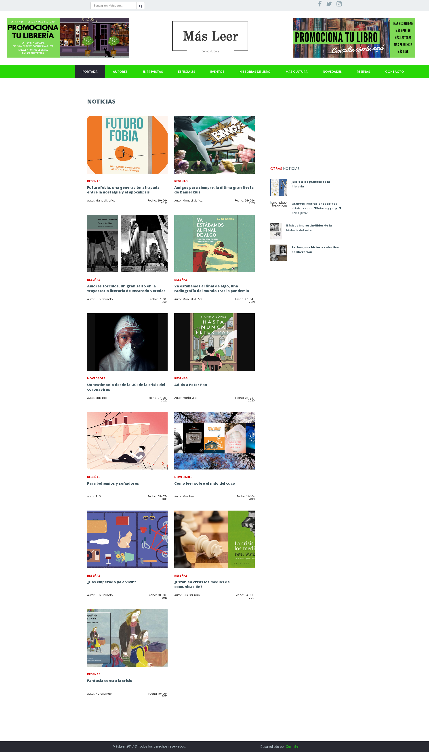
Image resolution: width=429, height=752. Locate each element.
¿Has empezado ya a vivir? (111, 582)
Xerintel (292, 746)
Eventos (217, 71)
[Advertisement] (306, 126)
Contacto (394, 71)
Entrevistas (153, 71)
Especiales (186, 71)
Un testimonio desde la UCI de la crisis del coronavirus (126, 387)
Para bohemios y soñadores (113, 483)
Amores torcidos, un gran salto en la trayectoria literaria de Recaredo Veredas (126, 288)
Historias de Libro (255, 71)
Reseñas (363, 71)
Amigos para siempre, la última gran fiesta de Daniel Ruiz (214, 190)
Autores (120, 71)
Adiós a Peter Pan (190, 384)
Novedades (332, 71)
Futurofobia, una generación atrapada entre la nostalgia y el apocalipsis (123, 190)
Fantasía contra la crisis (109, 680)
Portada (90, 71)
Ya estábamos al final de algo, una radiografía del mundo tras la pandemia (211, 288)
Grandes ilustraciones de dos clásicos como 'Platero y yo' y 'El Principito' (316, 208)
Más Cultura (297, 71)
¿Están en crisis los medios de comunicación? (202, 584)
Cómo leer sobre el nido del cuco (204, 483)
